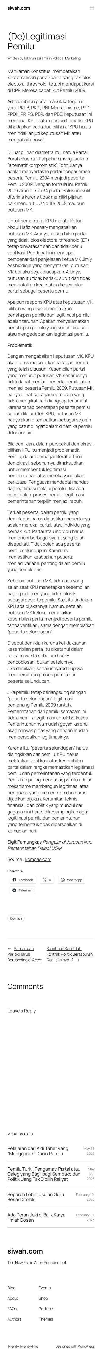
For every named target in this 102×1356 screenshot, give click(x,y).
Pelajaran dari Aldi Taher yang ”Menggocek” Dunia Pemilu (37, 1151)
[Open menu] (92, 8)
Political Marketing (66, 58)
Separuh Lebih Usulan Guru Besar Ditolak (35, 1197)
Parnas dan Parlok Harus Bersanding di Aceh (24, 954)
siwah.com (18, 8)
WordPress (86, 1346)
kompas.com (38, 859)
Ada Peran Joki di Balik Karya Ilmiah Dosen (36, 1217)
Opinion (16, 918)
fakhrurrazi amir (36, 58)
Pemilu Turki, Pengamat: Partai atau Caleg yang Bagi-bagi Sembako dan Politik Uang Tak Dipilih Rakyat (43, 1174)
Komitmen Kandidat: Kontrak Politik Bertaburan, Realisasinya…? (70, 954)
